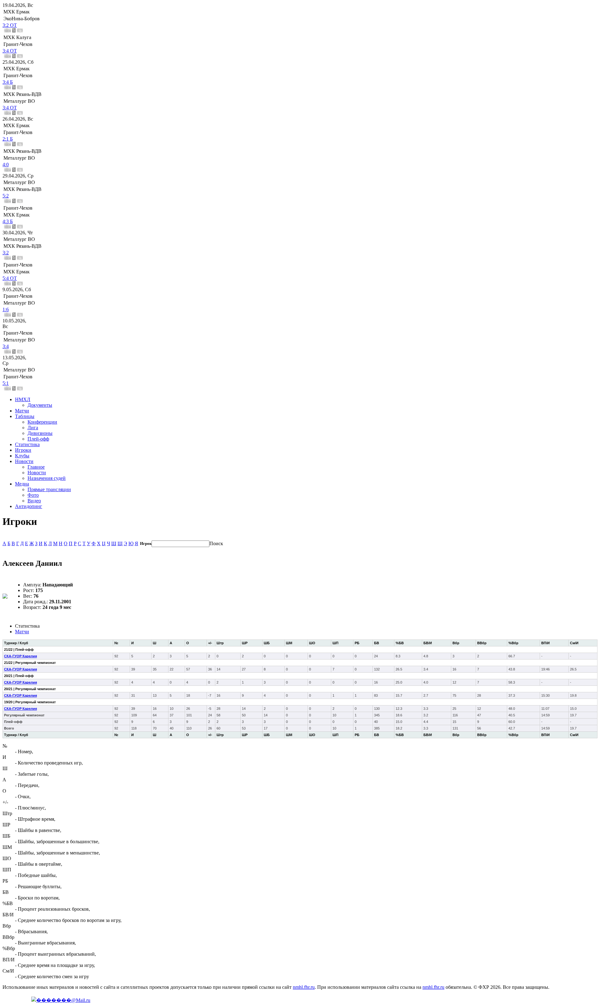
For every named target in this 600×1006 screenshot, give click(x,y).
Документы (40, 405)
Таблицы (24, 416)
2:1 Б (7, 139)
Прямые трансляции (49, 489)
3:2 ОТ (9, 25)
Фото (33, 495)
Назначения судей (47, 478)
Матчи (22, 410)
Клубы (22, 455)
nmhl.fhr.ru (304, 987)
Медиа (22, 483)
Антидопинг (28, 506)
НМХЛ (22, 399)
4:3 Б (7, 221)
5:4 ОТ (9, 278)
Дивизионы (40, 433)
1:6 (5, 309)
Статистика (27, 444)
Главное (36, 467)
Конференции (42, 422)
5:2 (5, 195)
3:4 (5, 346)
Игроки (23, 450)
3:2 (5, 252)
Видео (34, 500)
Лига (33, 427)
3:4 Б (7, 82)
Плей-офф (38, 438)
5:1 (5, 383)
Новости (24, 461)
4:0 (5, 164)
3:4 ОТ (9, 50)
